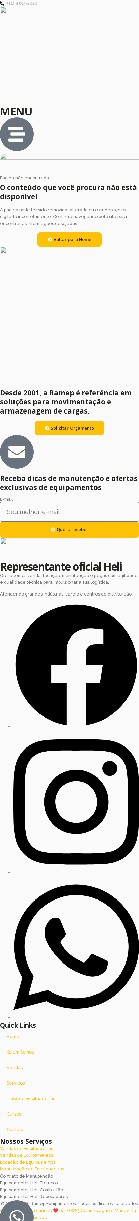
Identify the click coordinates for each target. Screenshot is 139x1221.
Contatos (16, 1129)
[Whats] (76, 1017)
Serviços (16, 1083)
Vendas (15, 1067)
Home (13, 1036)
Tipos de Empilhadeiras (31, 1098)
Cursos (14, 1114)
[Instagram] (76, 872)
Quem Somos (20, 1052)
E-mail (6, 499)
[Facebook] (76, 726)
